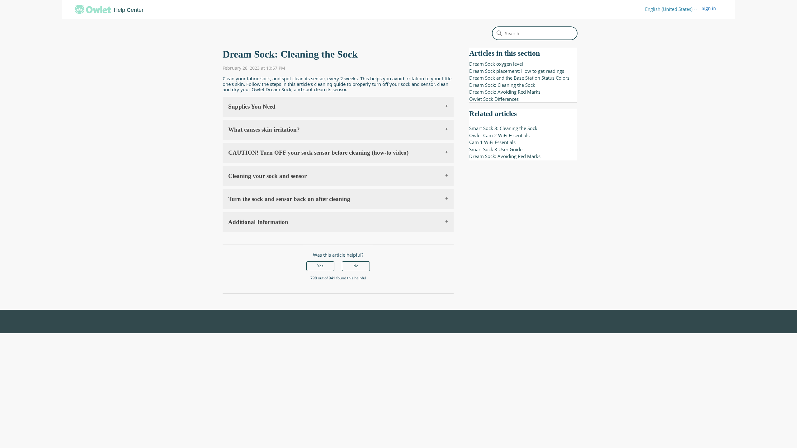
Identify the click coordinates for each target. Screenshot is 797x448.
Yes (320, 265)
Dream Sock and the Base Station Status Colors (519, 78)
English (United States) (669, 9)
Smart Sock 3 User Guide (495, 149)
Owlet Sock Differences (494, 99)
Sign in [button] (709, 8)
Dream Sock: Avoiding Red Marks (504, 92)
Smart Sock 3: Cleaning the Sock (503, 128)
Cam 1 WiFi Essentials (492, 142)
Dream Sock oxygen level (496, 64)
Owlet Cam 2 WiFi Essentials (499, 135)
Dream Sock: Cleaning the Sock (502, 85)
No (355, 265)
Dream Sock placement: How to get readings (516, 71)
